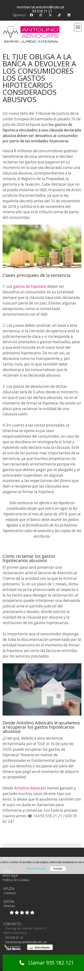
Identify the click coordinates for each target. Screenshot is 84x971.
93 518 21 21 (42, 11)
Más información (36, 868)
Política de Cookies (16, 880)
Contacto (9, 893)
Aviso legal (10, 875)
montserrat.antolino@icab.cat (40, 7)
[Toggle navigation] (78, 27)
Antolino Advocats (30, 788)
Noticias (9, 906)
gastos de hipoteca (29, 286)
